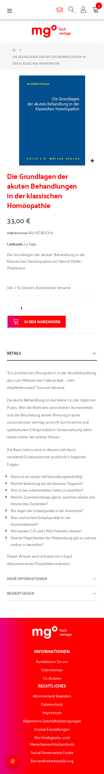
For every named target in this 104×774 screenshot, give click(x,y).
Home (14, 50)
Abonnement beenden (52, 695)
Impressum (52, 712)
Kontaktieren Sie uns (52, 661)
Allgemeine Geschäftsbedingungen (52, 720)
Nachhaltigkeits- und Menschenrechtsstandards (52, 740)
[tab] (52, 353)
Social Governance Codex (52, 752)
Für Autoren (52, 677)
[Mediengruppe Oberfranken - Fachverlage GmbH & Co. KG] (51, 31)
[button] (92, 161)
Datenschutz (52, 703)
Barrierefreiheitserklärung (52, 760)
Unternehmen (52, 669)
